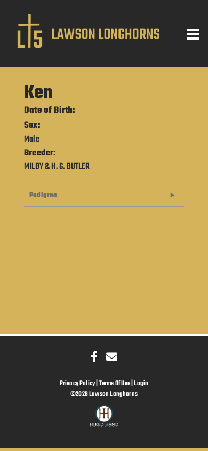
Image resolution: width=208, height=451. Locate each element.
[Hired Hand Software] (104, 421)
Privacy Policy (77, 383)
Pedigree (43, 195)
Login (141, 383)
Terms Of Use (114, 383)
